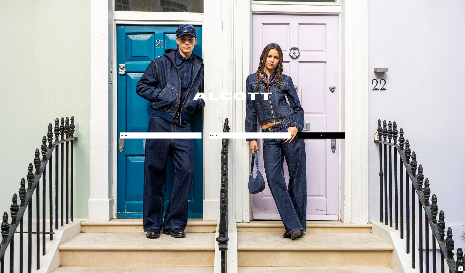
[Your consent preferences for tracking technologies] (460, 268)
